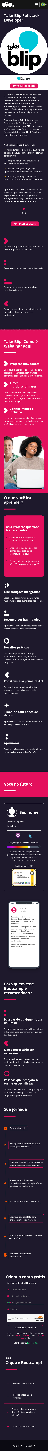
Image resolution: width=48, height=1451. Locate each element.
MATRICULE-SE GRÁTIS (25, 223)
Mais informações (22, 1445)
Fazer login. (32, 1342)
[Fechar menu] (36, 4)
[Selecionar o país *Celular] (8, 1302)
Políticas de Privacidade (23, 1335)
